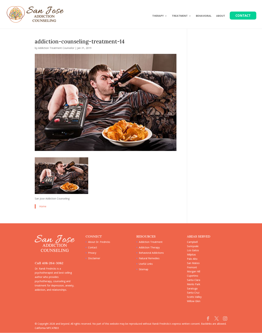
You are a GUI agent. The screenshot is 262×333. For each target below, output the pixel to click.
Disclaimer (94, 258)
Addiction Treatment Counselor (56, 48)
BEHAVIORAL (204, 16)
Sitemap (143, 269)
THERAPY (158, 16)
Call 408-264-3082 (49, 263)
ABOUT (220, 16)
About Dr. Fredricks (99, 242)
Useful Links (146, 263)
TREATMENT (180, 16)
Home (42, 206)
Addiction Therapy (149, 247)
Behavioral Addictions (151, 252)
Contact (92, 247)
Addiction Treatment (151, 242)
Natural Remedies (149, 258)
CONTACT (243, 16)
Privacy (92, 252)
